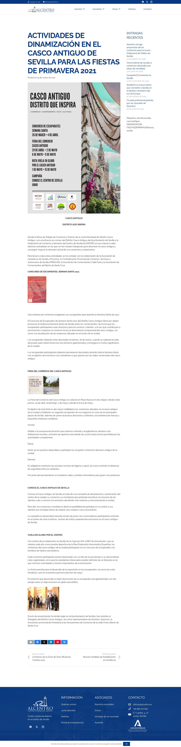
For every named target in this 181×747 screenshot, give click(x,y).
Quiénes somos (68, 704)
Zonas (98, 710)
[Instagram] (43, 727)
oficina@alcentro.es (142, 704)
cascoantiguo (133, 121)
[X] (37, 727)
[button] (83, 9)
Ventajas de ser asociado (107, 716)
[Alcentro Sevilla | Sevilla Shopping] (41, 9)
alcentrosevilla (144, 118)
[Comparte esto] (37, 642)
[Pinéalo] (57, 642)
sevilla (130, 130)
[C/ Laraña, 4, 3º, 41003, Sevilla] (130, 714)
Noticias (65, 716)
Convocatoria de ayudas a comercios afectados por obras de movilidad (139, 65)
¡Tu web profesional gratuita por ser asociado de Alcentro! (140, 103)
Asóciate (99, 722)
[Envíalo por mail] (31, 642)
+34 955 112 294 (140, 708)
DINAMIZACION (134, 124)
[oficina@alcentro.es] (130, 704)
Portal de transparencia (72, 722)
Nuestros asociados (104, 704)
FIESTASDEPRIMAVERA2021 (140, 127)
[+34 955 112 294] (130, 708)
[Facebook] (30, 727)
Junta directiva (68, 710)
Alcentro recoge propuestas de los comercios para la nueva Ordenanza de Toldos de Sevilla (138, 50)
